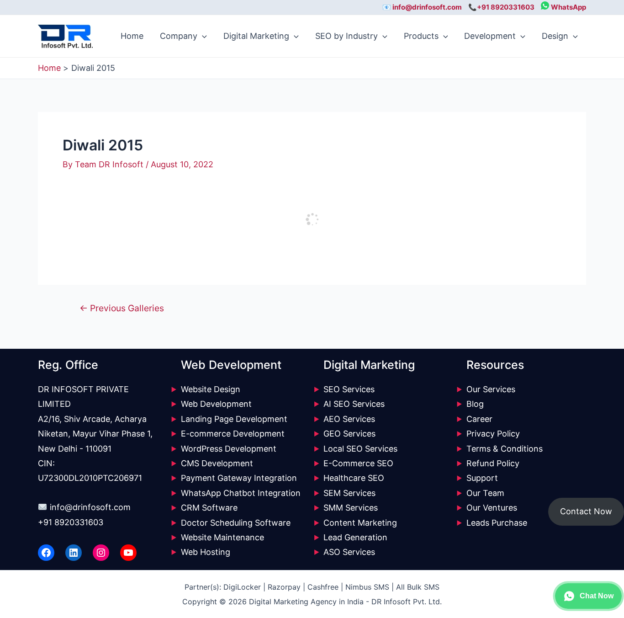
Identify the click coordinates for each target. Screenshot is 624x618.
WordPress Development (228, 448)
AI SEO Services (354, 404)
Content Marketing (360, 522)
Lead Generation (355, 537)
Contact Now (586, 511)
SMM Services (350, 507)
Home (132, 36)
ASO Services (349, 552)
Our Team (485, 493)
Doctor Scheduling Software (236, 522)
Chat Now (596, 596)
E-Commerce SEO (358, 463)
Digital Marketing (256, 36)
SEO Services (349, 389)
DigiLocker (242, 586)
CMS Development (217, 463)
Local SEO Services (360, 448)
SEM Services (349, 493)
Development (490, 36)
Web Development (216, 404)
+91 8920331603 (70, 522)
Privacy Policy (493, 433)
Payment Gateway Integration (239, 478)
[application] (202, 36)
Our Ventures (491, 507)
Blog (475, 404)
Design (555, 36)
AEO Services (349, 419)
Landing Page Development (234, 419)
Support (482, 478)
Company (178, 36)
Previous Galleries (121, 308)
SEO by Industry (346, 36)
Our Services (490, 389)
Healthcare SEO (353, 478)
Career (479, 419)
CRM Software (209, 507)
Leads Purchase (496, 522)
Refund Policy (492, 463)
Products (421, 36)
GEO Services (349, 433)
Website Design (210, 389)
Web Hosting (205, 552)
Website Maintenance (222, 537)
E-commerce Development (233, 433)
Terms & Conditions (504, 448)
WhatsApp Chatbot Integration (241, 493)
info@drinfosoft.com (90, 507)
